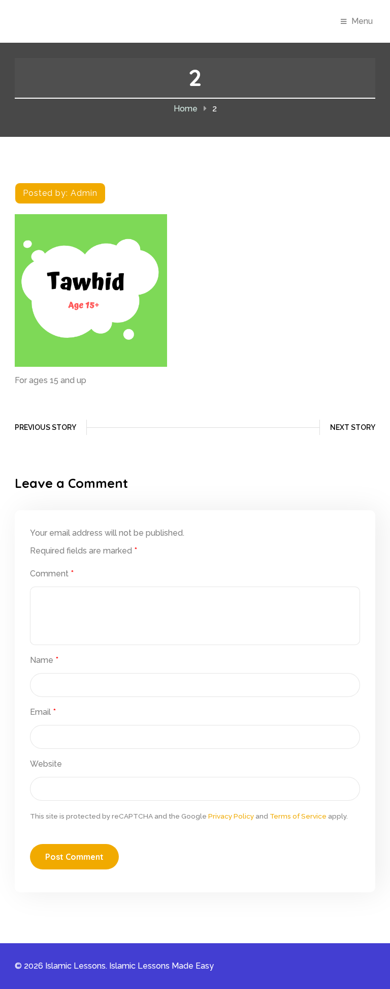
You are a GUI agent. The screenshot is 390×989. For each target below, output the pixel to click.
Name (44, 660)
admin (84, 193)
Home (186, 108)
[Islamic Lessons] (71, 20)
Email (43, 712)
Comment (52, 573)
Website (46, 764)
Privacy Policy (231, 816)
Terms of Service (298, 816)
